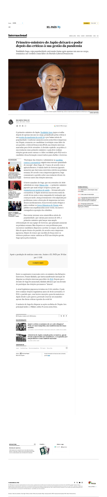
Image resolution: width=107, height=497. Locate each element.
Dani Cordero (31, 329)
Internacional (17, 35)
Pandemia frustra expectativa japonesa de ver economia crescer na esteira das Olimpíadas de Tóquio (14, 175)
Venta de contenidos (16, 493)
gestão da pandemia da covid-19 (31, 137)
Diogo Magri (47, 329)
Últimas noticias (82, 187)
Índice (68, 493)
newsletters (13, 444)
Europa (83, 35)
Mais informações (20, 355)
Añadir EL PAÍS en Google (61, 125)
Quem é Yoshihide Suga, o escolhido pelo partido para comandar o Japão (14, 214)
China (94, 35)
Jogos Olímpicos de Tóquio (48, 205)
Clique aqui (38, 263)
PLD (51, 279)
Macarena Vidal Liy (23, 120)
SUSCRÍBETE (86, 23)
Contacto (10, 493)
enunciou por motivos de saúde (37, 190)
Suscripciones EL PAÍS (49, 493)
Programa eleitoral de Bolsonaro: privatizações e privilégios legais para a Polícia (88, 205)
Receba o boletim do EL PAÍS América (27, 316)
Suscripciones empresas (59, 493)
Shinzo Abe (43, 185)
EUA (97, 35)
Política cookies (29, 493)
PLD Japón (43, 348)
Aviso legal (23, 493)
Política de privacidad (37, 493)
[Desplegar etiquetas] (67, 348)
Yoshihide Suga (46, 132)
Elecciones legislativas (34, 348)
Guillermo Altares (32, 340)
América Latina (72, 35)
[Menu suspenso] (9, 27)
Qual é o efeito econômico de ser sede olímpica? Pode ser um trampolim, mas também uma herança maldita (47, 325)
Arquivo (42, 444)
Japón (17, 348)
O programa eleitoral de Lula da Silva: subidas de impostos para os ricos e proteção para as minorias (88, 199)
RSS (65, 493)
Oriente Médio (89, 35)
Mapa (43, 493)
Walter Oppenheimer (39, 329)
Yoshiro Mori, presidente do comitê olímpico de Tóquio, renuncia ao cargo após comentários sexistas (14, 195)
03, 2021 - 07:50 (25, 121)
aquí (49, 355)
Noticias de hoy (72, 493)
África (78, 35)
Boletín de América (14, 448)
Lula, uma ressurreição (87, 194)
